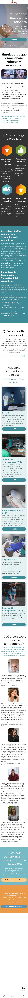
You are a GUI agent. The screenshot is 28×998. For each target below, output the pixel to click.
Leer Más (13, 429)
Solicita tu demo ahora (14, 880)
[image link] (14, 2)
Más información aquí (14, 906)
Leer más (14, 39)
